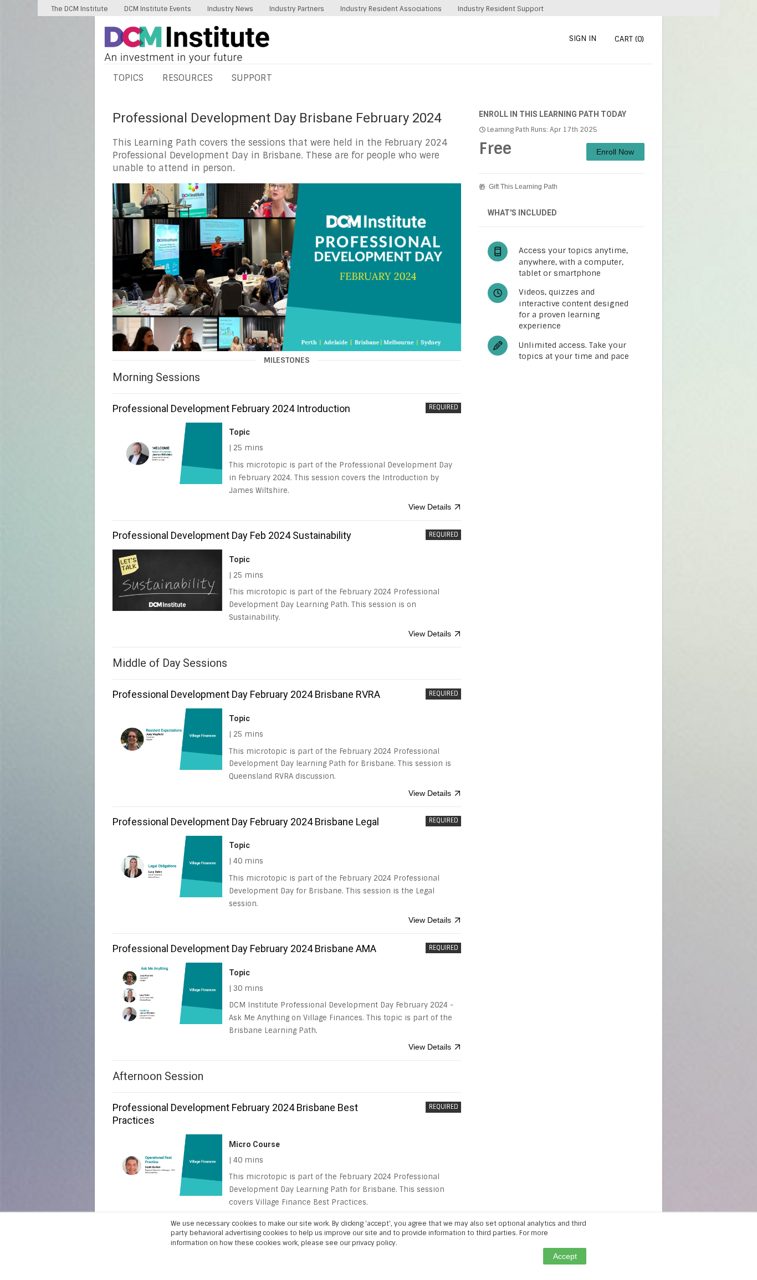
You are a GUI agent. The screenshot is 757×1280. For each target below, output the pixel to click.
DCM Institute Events (157, 8)
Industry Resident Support (501, 8)
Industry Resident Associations (391, 8)
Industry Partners (296, 8)
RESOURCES (187, 78)
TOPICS (128, 78)
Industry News (230, 8)
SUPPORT (252, 78)
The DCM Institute (79, 8)
